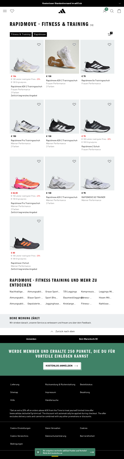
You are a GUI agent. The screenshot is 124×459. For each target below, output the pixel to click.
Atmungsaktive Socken (18, 304)
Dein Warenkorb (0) (88, 339)
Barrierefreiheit (87, 436)
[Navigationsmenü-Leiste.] (4, 11)
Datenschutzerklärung (55, 436)
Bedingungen (16, 444)
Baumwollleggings (73, 298)
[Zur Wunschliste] (12, 11)
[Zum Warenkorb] (119, 11)
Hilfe (12, 400)
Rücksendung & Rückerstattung (60, 385)
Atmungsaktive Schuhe (18, 298)
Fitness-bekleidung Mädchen (87, 298)
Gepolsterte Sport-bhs (34, 304)
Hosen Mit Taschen (104, 298)
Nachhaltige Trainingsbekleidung (21, 292)
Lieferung (14, 385)
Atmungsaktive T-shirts (35, 292)
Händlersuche (51, 400)
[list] (57, 34)
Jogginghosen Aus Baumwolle (52, 304)
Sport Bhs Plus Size (50, 298)
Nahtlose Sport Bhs (104, 304)
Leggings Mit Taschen (106, 292)
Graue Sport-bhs (52, 292)
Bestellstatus (86, 385)
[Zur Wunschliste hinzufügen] (38, 45)
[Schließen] (38, 452)
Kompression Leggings (88, 292)
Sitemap (14, 392)
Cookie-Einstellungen (20, 428)
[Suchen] (112, 11)
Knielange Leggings (68, 304)
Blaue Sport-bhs (34, 298)
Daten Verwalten (52, 428)
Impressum (50, 392)
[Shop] (62, 12)
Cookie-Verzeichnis (19, 436)
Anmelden (31, 339)
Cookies (83, 428)
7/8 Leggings (70, 292)
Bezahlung (85, 392)
